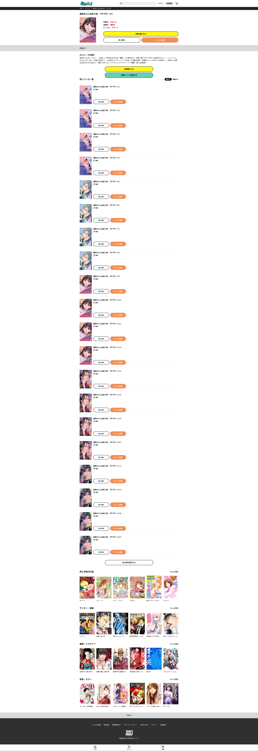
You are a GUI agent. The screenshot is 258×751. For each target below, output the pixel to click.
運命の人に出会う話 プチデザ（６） (107, 205)
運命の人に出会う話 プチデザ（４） (107, 158)
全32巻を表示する (129, 563)
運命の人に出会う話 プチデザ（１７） (107, 466)
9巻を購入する (140, 34)
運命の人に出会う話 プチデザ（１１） (107, 324)
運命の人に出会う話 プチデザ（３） (107, 134)
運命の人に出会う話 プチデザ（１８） (107, 490)
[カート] (176, 3)
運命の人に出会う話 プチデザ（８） (107, 253)
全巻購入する (129, 69)
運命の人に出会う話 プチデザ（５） (107, 181)
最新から (175, 79)
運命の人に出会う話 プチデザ (102, 8)
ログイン (161, 3)
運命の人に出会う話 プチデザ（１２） (107, 347)
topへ (129, 715)
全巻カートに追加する (129, 75)
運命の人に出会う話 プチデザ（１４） (107, 395)
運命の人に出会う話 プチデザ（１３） (107, 371)
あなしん (113, 22)
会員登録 (169, 3)
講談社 (112, 25)
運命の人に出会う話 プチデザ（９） (107, 276)
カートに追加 (160, 40)
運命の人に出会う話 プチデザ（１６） (107, 442)
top (81, 8)
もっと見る (174, 572)
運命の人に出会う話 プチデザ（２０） (107, 537)
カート (129, 749)
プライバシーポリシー (130, 725)
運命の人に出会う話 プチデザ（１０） (107, 300)
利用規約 (106, 725)
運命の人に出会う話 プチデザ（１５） (107, 419)
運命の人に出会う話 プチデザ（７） (107, 229)
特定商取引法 (116, 725)
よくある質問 (96, 725)
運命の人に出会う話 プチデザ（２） (107, 110)
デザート (115, 28)
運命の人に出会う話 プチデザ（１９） (107, 513)
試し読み (122, 40)
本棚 (163, 749)
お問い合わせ (144, 725)
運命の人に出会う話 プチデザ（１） (107, 87)
